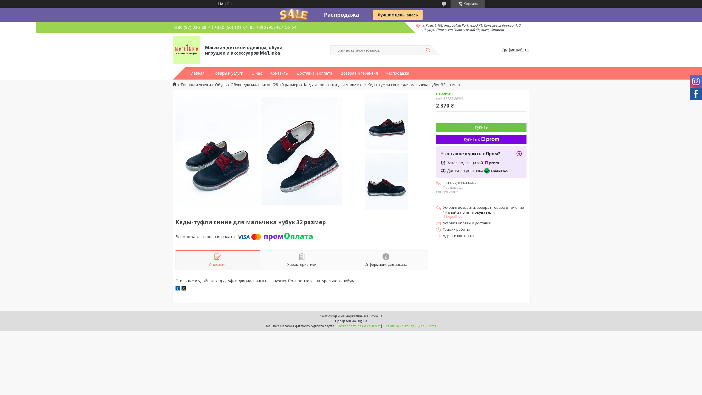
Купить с (472, 139)
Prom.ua (376, 316)
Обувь (221, 84)
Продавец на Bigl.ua (351, 321)
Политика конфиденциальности (409, 326)
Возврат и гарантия (359, 73)
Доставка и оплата (314, 73)
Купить (481, 127)
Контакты (279, 73)
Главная (197, 73)
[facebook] (178, 289)
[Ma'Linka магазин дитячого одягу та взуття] (186, 50)
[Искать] (427, 50)
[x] (184, 289)
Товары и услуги (228, 73)
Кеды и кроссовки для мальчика (334, 84)
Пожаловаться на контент (359, 326)
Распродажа (397, 73)
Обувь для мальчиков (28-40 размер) (265, 84)
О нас (256, 73)
